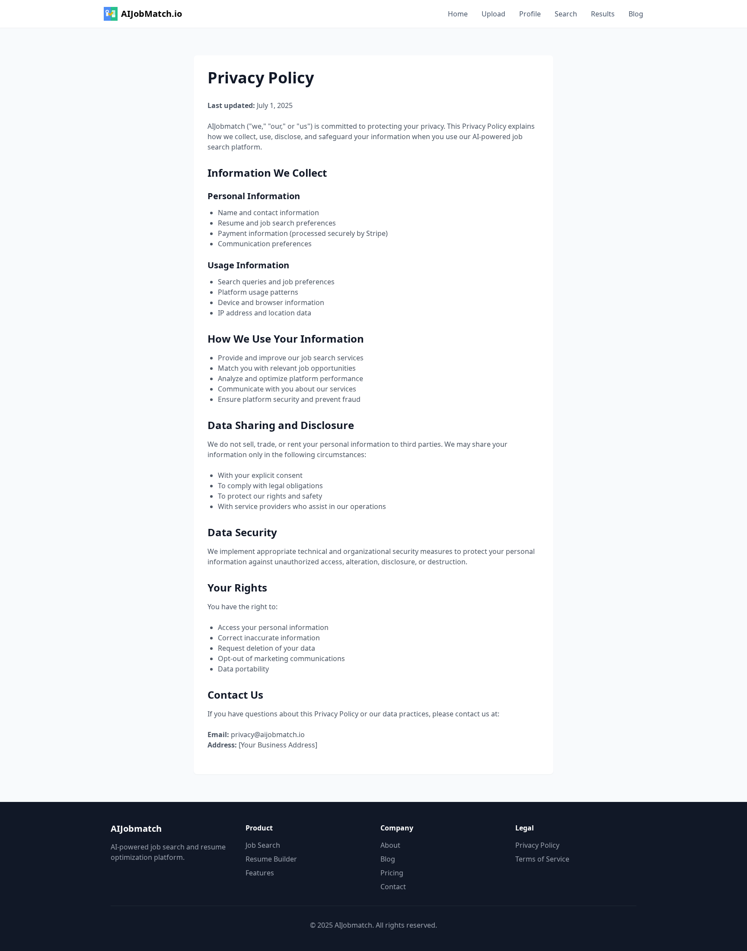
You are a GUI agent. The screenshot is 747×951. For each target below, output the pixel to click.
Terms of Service (542, 859)
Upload (493, 14)
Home (458, 14)
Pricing (391, 873)
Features (260, 873)
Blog (636, 14)
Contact (393, 886)
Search (566, 14)
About (390, 845)
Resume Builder (271, 859)
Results (603, 14)
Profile (530, 14)
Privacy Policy (537, 845)
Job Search (263, 845)
